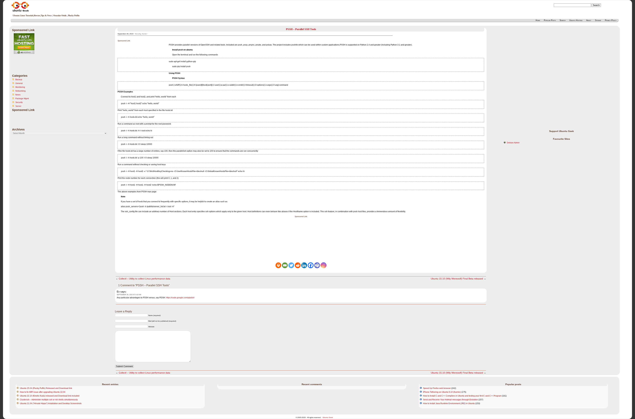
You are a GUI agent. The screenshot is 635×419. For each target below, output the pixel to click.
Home (538, 20)
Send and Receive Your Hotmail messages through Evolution (450, 399)
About (588, 20)
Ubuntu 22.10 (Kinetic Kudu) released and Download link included (49, 396)
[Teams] (317, 265)
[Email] (285, 265)
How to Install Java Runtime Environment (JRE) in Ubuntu (449, 403)
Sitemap (598, 20)
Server (18, 106)
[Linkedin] (304, 265)
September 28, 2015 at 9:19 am (129, 294)
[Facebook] (311, 265)
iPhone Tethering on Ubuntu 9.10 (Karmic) (442, 392)
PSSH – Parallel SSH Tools (301, 29)
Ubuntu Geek (328, 417)
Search (563, 20)
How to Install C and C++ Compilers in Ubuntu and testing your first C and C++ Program (462, 396)
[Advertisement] (25, 66)
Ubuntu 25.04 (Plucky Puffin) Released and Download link (46, 388)
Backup (18, 79)
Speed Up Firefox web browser (437, 388)
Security (19, 102)
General (19, 83)
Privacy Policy (610, 20)
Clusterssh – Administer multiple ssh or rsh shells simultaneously (49, 399)
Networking (20, 91)
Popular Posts (550, 20)
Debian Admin (513, 143)
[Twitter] (291, 265)
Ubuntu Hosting (575, 20)
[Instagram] (323, 265)
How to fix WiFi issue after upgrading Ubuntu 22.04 (42, 392)
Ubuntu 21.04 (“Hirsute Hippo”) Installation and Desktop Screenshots (51, 403)
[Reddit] (298, 265)
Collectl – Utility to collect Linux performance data (144, 278)
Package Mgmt (22, 98)
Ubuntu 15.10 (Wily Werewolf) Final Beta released (457, 278)
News (18, 95)
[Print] (278, 265)
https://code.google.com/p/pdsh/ (180, 297)
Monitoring (20, 87)
